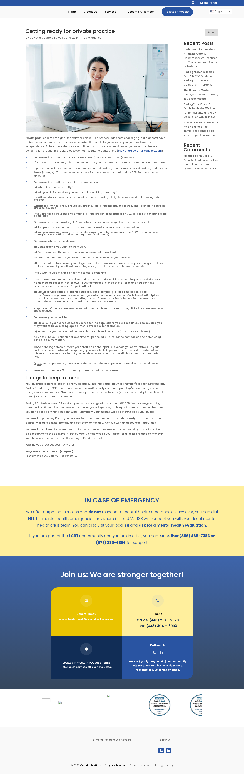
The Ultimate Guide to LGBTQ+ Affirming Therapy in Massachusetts (201, 94)
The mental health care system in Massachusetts (201, 164)
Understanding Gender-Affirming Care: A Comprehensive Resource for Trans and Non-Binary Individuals (200, 58)
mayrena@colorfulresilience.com (140, 150)
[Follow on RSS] (154, 652)
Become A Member (141, 11)
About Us (90, 11)
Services (110, 11)
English (219, 11)
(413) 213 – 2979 (164, 620)
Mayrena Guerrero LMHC (45, 37)
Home (72, 11)
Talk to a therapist (177, 11)
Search (211, 32)
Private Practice (91, 37)
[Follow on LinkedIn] (161, 652)
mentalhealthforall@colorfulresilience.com (86, 619)
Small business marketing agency (151, 765)
